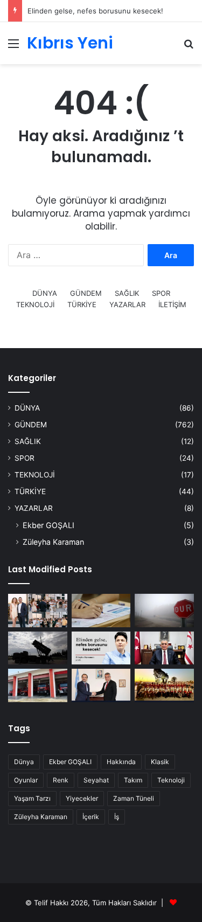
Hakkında (121, 762)
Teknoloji (171, 780)
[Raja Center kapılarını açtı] (37, 610)
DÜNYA (44, 293)
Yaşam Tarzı (32, 798)
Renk (60, 780)
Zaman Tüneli (133, 798)
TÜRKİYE (81, 304)
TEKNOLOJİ (35, 304)
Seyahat (96, 780)
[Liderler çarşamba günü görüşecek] (101, 685)
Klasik (160, 762)
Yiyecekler (82, 798)
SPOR (161, 293)
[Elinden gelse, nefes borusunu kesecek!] (101, 648)
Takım (133, 780)
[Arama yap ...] (188, 47)
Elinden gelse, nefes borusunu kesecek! (95, 10)
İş (116, 817)
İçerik (90, 817)
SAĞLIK (127, 293)
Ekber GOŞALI (48, 525)
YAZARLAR (127, 304)
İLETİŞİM (172, 304)
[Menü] (13, 47)
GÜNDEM (86, 293)
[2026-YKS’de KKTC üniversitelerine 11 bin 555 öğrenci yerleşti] (101, 610)
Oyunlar (26, 780)
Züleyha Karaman (53, 541)
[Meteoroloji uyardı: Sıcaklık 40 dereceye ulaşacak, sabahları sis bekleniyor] (164, 610)
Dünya (24, 762)
